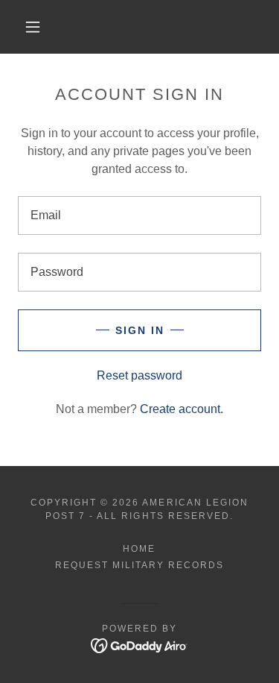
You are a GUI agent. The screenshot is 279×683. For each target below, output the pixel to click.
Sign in (139, 330)
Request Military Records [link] (139, 565)
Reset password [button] (139, 375)
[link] (139, 644)
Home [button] (139, 549)
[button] (33, 27)
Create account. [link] (181, 409)
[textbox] (139, 215)
